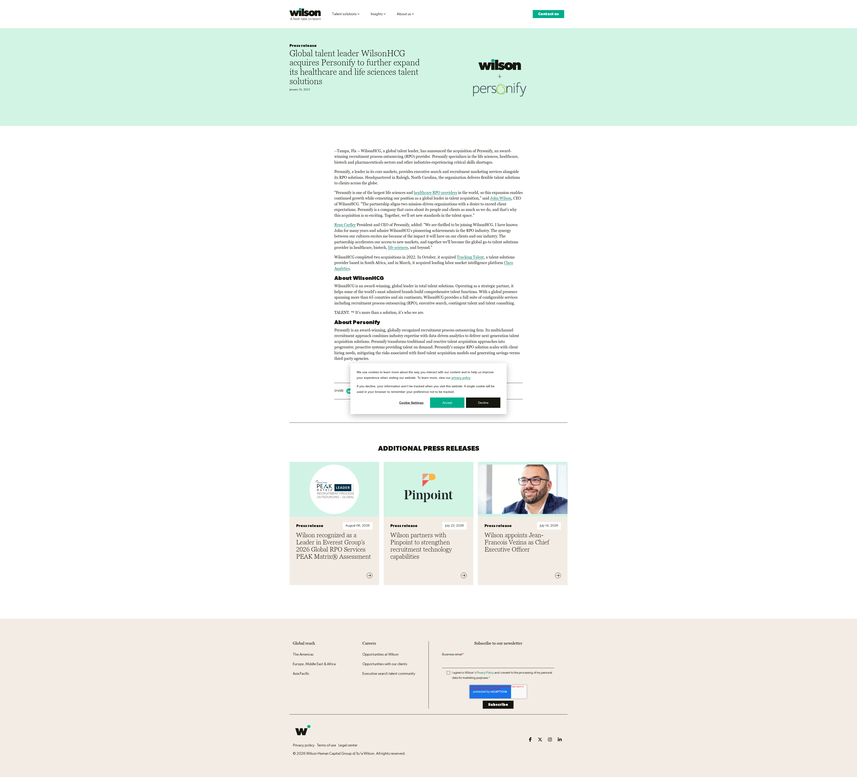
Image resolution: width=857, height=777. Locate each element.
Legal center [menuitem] (348, 745)
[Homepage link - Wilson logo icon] (303, 737)
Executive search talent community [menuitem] (388, 673)
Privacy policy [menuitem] (303, 745)
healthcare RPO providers (435, 192)
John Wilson (500, 198)
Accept (447, 402)
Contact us (548, 14)
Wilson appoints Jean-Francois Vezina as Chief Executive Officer (517, 542)
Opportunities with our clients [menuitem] (384, 664)
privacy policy (460, 377)
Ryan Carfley (345, 225)
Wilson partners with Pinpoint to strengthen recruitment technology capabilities (421, 545)
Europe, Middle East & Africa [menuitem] (314, 664)
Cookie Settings (411, 402)
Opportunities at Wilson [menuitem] (380, 654)
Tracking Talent (470, 257)
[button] (531, 740)
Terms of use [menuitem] (326, 745)
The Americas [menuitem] (303, 654)
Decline (483, 402)
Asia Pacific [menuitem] (301, 673)
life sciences (398, 247)
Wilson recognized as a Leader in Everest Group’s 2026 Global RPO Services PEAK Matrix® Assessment (333, 545)
